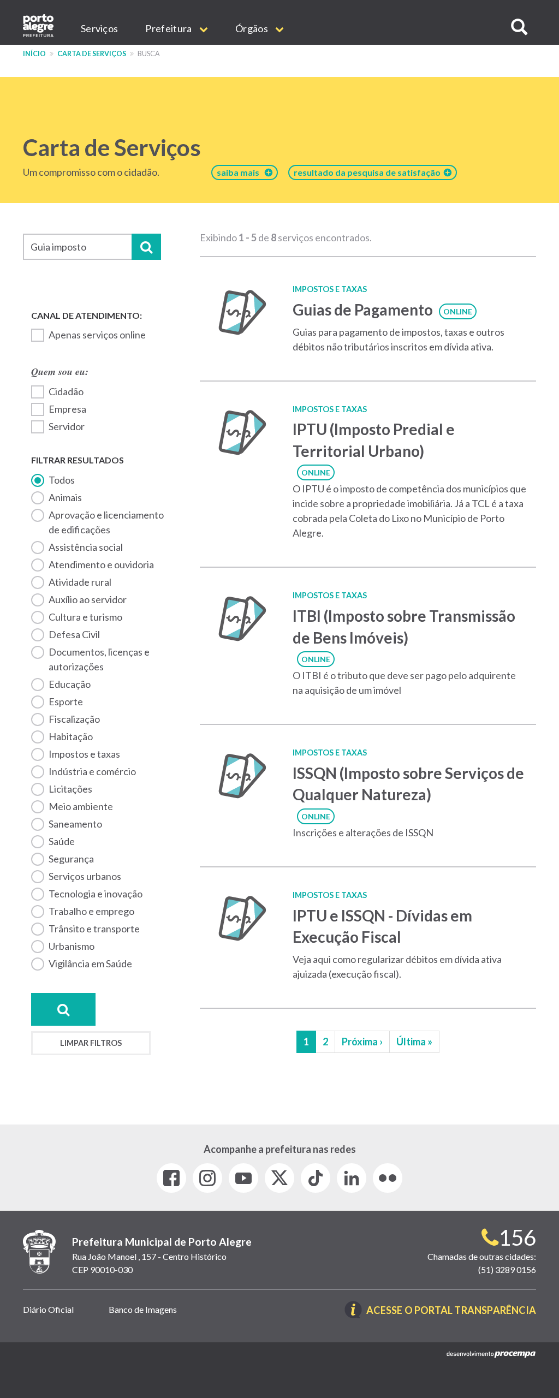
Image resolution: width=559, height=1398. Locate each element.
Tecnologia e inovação (95, 894)
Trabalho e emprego (91, 911)
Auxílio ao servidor (88, 599)
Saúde (62, 841)
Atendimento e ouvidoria (101, 564)
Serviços (99, 28)
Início (34, 54)
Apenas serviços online (97, 335)
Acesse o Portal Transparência (451, 1311)
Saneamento (75, 824)
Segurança (71, 859)
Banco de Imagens (143, 1309)
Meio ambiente (81, 806)
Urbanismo (71, 946)
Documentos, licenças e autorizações (99, 659)
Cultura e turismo (85, 617)
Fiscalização (74, 719)
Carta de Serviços (91, 54)
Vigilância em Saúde (90, 963)
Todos (62, 480)
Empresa (67, 409)
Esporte (66, 701)
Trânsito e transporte (94, 929)
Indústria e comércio (92, 771)
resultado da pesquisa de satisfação (369, 172)
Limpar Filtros (91, 1043)
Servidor (67, 426)
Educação (70, 684)
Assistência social (86, 547)
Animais (65, 497)
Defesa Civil (74, 634)
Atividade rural (80, 582)
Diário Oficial (48, 1309)
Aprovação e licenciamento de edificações (106, 522)
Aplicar (146, 247)
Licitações (70, 789)
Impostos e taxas (84, 754)
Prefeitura (169, 28)
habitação (71, 736)
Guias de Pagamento (363, 309)
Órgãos (252, 28)
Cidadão (66, 391)
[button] (519, 27)
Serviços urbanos (85, 876)
